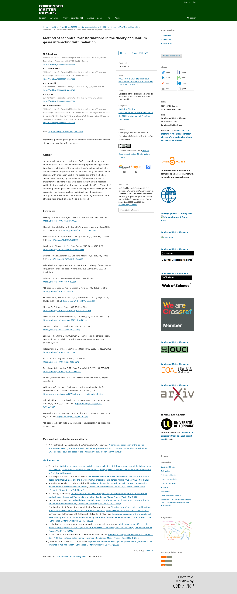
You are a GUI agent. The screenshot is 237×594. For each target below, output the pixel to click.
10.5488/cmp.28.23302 (128, 204)
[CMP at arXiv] (177, 401)
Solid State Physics (168, 475)
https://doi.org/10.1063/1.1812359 (59, 352)
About (118, 18)
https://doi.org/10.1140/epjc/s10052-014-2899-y (65, 320)
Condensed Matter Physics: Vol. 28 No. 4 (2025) (127, 510)
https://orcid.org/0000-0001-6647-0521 (59, 101)
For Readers (166, 35)
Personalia (165, 491)
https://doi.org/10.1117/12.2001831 (79, 230)
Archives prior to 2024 (73, 18)
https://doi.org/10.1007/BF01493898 (59, 281)
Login (195, 2)
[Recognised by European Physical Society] (168, 202)
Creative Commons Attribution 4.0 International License (134, 154)
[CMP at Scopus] (167, 237)
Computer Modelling (169, 479)
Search (192, 18)
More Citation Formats (129, 210)
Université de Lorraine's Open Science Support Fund (177, 436)
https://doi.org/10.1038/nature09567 (60, 220)
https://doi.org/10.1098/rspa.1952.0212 (61, 362)
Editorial (164, 487)
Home (45, 27)
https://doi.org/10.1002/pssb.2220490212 (62, 371)
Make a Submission (171, 56)
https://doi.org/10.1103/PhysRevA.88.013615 (63, 249)
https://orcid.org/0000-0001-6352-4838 (59, 79)
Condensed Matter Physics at (175, 385)
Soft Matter (165, 471)
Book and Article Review (170, 495)
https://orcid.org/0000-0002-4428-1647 (59, 90)
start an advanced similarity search (72, 556)
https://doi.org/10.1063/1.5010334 (63, 240)
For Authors (166, 39)
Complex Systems (168, 483)
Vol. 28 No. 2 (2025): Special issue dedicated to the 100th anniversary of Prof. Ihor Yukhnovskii (100, 27)
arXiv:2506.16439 (141, 53)
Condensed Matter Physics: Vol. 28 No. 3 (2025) (128, 480)
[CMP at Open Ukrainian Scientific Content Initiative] (174, 352)
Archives (54, 18)
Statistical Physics (127, 109)
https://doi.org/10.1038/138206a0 (58, 291)
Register (187, 2)
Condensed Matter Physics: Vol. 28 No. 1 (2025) (71, 520)
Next (148, 550)
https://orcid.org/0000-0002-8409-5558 (59, 64)
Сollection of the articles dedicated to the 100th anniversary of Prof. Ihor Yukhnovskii (136, 116)
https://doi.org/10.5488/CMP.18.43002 (65, 259)
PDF (124, 53)
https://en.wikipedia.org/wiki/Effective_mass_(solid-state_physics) (73, 394)
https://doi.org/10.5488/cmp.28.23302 (65, 131)
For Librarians (166, 43)
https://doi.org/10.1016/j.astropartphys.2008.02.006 (67, 310)
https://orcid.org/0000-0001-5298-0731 (59, 122)
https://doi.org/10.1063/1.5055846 (72, 416)
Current (42, 18)
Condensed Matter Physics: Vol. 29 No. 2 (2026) (117, 497)
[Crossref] (177, 330)
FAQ (108, 18)
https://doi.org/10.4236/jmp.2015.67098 (61, 329)
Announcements (94, 18)
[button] (169, 72)
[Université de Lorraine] (177, 429)
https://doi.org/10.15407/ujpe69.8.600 (79, 301)
